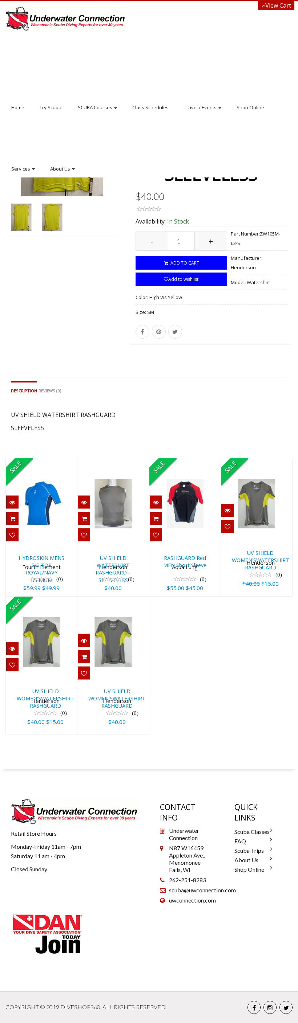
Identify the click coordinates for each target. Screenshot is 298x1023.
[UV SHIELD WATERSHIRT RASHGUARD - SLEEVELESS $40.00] (113, 463)
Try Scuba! (51, 107)
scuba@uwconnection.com (202, 890)
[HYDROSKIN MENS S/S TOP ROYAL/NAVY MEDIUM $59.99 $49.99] (41, 463)
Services (21, 168)
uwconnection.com (192, 900)
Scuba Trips (249, 850)
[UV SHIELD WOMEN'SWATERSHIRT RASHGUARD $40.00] (130, 602)
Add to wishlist (183, 279)
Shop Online (250, 107)
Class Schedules (150, 107)
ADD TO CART (184, 263)
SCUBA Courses (95, 107)
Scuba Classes (252, 831)
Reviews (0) (50, 390)
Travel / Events (201, 107)
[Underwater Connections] (65, 19)
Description (24, 390)
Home (17, 107)
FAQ (240, 841)
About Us (60, 168)
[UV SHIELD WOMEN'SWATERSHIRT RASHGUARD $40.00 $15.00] (58, 602)
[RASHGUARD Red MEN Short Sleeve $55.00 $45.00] (185, 463)
